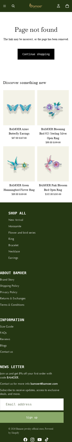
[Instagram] (32, 439)
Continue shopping (36, 54)
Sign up (31, 417)
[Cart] (67, 6)
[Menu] (4, 6)
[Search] (13, 6)
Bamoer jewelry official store (30, 428)
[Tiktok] (46, 439)
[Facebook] (25, 439)
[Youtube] (39, 439)
